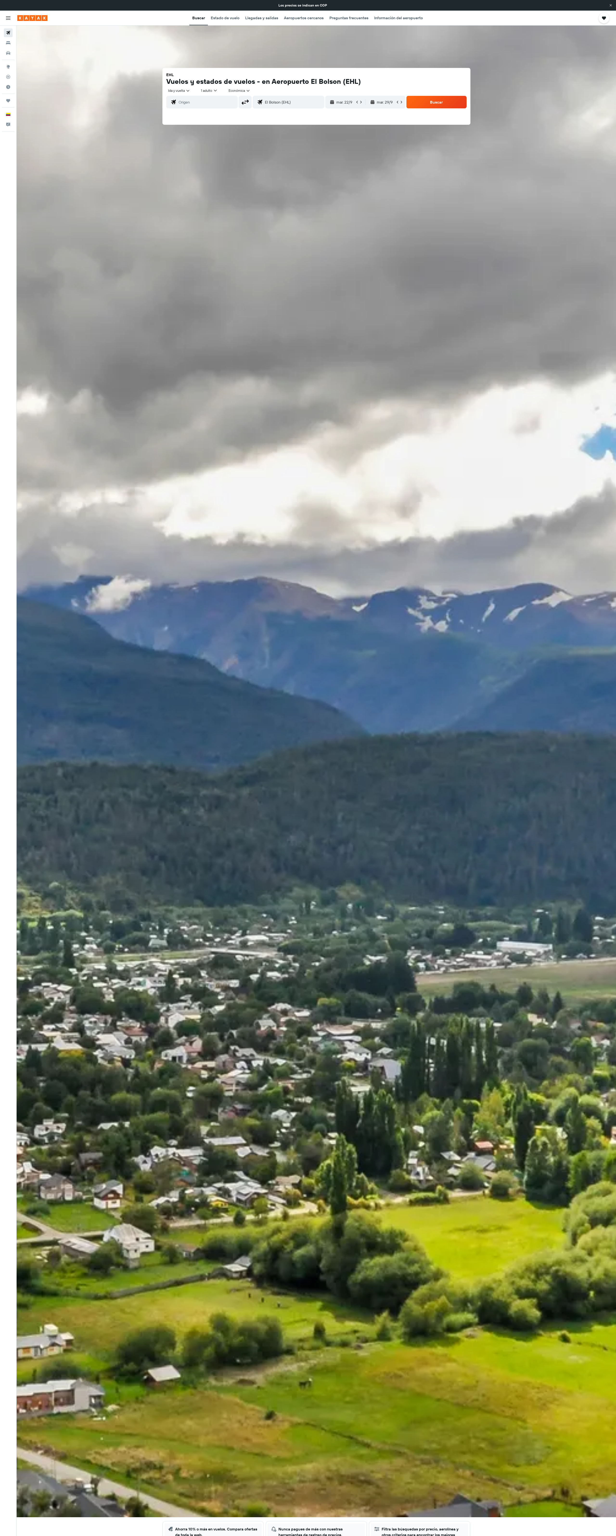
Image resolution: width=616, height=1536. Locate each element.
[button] (610, 5)
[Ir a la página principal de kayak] (32, 18)
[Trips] (8, 100)
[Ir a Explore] (8, 67)
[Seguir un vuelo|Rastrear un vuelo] (8, 77)
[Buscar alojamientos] (8, 43)
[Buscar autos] (8, 53)
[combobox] (179, 90)
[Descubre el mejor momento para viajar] (8, 87)
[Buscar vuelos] (8, 33)
